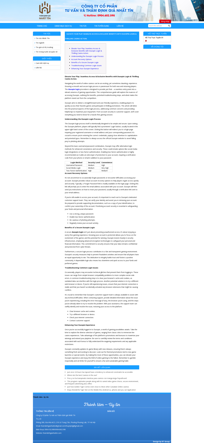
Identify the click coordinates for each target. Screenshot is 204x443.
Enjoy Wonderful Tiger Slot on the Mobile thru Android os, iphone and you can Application (101, 390)
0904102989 (155, 40)
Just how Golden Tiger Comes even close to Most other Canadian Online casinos (98, 387)
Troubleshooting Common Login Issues (86, 65)
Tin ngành (40, 43)
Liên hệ (39, 67)
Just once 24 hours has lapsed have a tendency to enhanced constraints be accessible (100, 372)
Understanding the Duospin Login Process (87, 56)
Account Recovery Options (81, 59)
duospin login (74, 89)
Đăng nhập (165, 21)
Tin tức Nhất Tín (43, 38)
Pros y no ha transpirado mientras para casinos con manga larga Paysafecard (97, 378)
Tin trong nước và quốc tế (46, 52)
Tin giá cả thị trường (44, 47)
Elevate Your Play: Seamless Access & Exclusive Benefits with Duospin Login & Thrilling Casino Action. (86, 50)
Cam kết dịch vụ (42, 63)
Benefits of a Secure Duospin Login (84, 62)
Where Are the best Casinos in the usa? (82, 375)
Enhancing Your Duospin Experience (85, 68)
